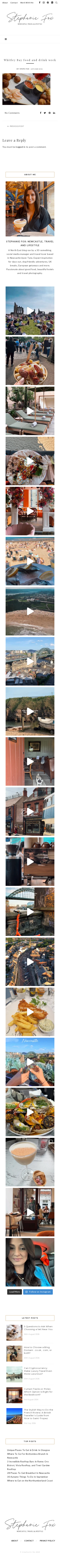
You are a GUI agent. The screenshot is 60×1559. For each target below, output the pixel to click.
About (5, 3)
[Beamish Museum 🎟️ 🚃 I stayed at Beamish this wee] (30, 811)
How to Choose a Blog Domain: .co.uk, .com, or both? (38, 1350)
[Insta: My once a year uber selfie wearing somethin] (30, 1262)
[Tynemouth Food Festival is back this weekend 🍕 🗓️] (30, 310)
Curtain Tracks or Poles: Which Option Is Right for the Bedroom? (38, 1392)
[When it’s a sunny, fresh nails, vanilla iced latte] (30, 561)
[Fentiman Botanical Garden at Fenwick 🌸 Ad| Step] (30, 511)
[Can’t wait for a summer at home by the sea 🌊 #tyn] (30, 962)
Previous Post (17, 126)
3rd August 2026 (31, 1399)
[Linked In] (53, 113)
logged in (20, 147)
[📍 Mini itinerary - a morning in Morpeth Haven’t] (30, 1212)
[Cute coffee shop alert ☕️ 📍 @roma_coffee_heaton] (30, 861)
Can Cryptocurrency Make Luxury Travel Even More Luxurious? (38, 1371)
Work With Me (27, 3)
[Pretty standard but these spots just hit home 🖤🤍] (30, 911)
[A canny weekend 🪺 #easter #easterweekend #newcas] (30, 1162)
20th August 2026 (31, 1358)
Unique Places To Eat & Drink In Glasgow (28, 1450)
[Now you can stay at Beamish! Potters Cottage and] (30, 761)
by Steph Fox (23, 69)
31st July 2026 (30, 1423)
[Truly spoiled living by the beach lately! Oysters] (30, 461)
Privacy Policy (47, 1541)
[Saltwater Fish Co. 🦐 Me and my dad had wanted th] (30, 1112)
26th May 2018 (36, 69)
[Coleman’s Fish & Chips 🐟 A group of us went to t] (30, 1012)
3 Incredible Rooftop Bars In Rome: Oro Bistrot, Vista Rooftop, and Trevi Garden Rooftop (28, 1465)
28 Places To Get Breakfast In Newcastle (28, 1473)
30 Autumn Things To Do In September (27, 1477)
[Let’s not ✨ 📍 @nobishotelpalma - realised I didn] (30, 411)
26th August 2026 (31, 1334)
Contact (14, 3)
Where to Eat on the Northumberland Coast (30, 1480)
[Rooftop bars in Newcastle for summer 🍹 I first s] (30, 1062)
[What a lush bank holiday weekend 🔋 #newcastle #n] (30, 361)
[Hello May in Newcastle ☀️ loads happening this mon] (30, 661)
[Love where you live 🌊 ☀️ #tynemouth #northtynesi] (30, 611)
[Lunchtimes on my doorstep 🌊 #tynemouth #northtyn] (30, 711)
